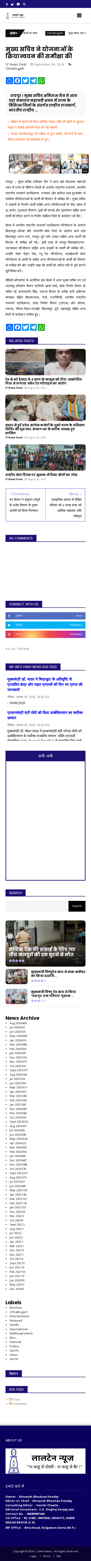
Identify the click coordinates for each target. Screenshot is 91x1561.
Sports (14, 1350)
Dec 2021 (17, 1250)
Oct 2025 (18, 1066)
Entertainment (19, 1316)
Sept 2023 (19, 1173)
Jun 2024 (18, 1135)
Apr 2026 (18, 1040)
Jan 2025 (18, 1104)
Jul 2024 (17, 1130)
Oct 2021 (16, 1259)
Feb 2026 (18, 1049)
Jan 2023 (18, 1207)
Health (14, 1325)
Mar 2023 (18, 1199)
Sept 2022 (17, 1224)
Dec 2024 (18, 1109)
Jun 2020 (17, 1280)
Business (16, 1308)
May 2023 (18, 1190)
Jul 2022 (16, 1233)
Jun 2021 (17, 1267)
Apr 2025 (18, 1092)
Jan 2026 (18, 1053)
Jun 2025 (18, 1083)
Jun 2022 (16, 1237)
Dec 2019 (17, 1289)
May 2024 (18, 1139)
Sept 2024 (19, 1122)
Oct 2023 (18, 1169)
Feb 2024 (18, 1152)
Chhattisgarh (40, 33)
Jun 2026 (18, 1032)
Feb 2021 (17, 1272)
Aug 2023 (18, 1177)
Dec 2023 (18, 1160)
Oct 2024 (18, 1117)
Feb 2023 (18, 1203)
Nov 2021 (17, 1255)
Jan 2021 (17, 1276)
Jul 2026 (17, 1027)
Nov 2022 (17, 1216)
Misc (13, 1338)
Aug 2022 (17, 1229)
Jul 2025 (17, 1079)
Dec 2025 (18, 1057)
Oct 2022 (16, 1220)
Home (46, 1556)
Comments (19, 1404)
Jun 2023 (18, 1186)
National (15, 1342)
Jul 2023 (17, 1182)
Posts (16, 1399)
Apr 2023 (18, 1195)
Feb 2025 (18, 1100)
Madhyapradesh (21, 1333)
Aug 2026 (18, 1023)
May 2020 (17, 1284)
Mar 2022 (17, 1246)
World (14, 1359)
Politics (14, 1346)
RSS (59, 1556)
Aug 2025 (18, 1074)
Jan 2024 (18, 1156)
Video (14, 1355)
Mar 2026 (18, 1044)
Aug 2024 (18, 1126)
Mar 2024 (18, 1147)
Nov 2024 (18, 1113)
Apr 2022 (16, 1242)
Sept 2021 (17, 1263)
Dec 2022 (17, 1212)
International (19, 1329)
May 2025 (18, 1087)
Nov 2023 (18, 1164)
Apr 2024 (18, 1143)
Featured (16, 1320)
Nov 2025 (18, 1062)
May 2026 (18, 1036)
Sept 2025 (19, 1070)
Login (33, 1556)
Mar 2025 (18, 1096)
